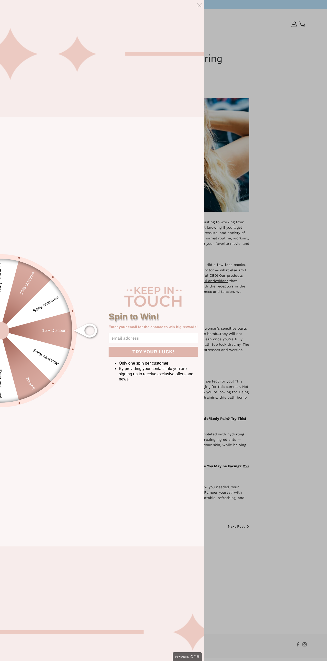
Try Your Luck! (153, 352)
